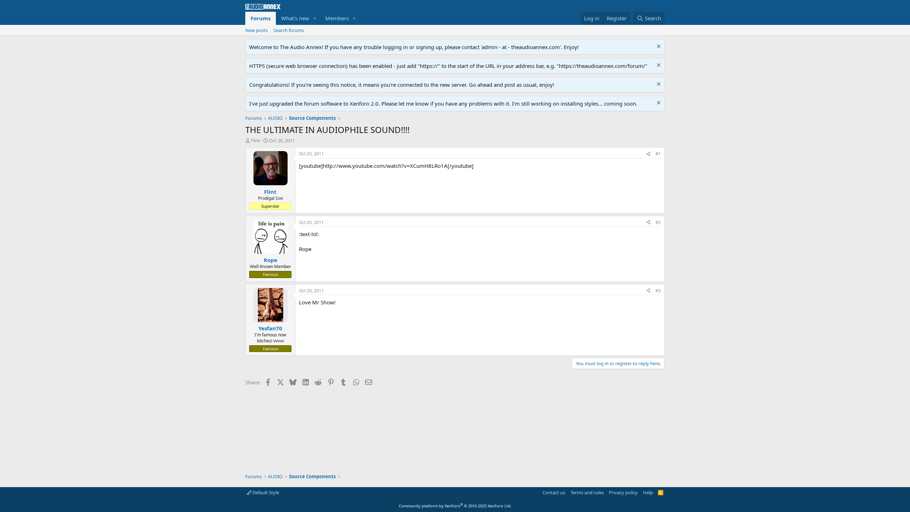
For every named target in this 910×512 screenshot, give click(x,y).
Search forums (288, 30)
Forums (261, 18)
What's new (295, 18)
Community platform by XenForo (455, 505)
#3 (658, 291)
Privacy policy (623, 492)
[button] (315, 18)
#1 (658, 154)
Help (648, 492)
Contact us (553, 492)
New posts (256, 30)
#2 (658, 222)
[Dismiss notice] (658, 47)
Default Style (265, 492)
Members (337, 18)
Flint (255, 140)
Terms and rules (587, 492)
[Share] (648, 154)
